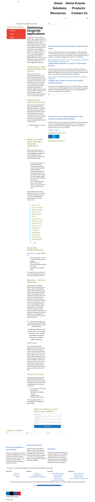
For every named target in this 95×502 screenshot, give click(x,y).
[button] (16, 30)
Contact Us (79, 13)
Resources (58, 13)
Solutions (59, 8)
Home (58, 3)
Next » (58, 130)
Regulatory (51, 449)
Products (78, 8)
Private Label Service (34, 445)
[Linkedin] (57, 136)
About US (9, 471)
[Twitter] (54, 136)
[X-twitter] (11, 493)
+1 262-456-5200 (47, 489)
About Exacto (75, 3)
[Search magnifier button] (87, 18)
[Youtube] (19, 493)
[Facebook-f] (50, 136)
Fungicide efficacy (31, 253)
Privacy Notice (9, 499)
